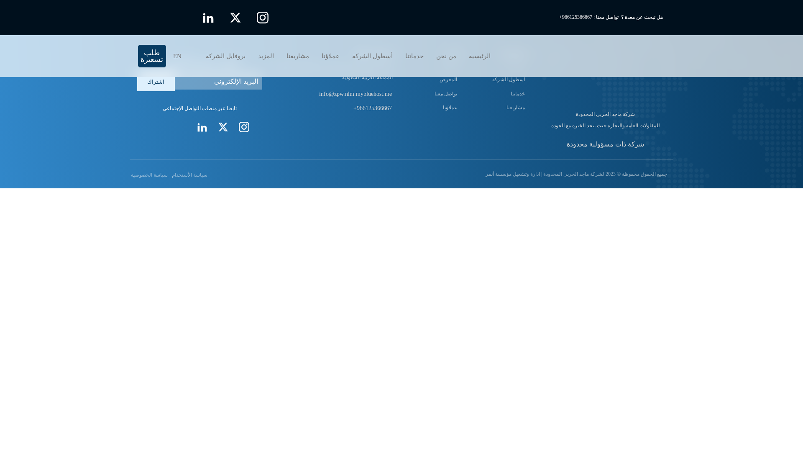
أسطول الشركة (372, 56)
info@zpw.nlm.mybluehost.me (355, 94)
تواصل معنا (446, 94)
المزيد (266, 56)
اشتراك (155, 82)
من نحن (446, 56)
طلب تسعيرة (152, 56)
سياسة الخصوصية (149, 175)
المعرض (448, 79)
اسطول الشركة (508, 79)
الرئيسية (480, 56)
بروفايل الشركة (226, 56)
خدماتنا (414, 56)
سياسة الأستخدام (189, 175)
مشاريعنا (297, 56)
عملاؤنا (331, 56)
